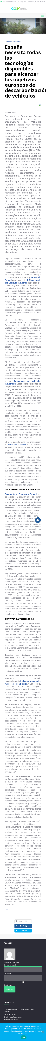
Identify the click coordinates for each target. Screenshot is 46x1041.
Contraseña (8, 973)
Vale (23, 1037)
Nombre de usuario (10, 965)
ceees (9, 41)
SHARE (21, 926)
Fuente (7, 909)
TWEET (21, 930)
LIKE (22, 921)
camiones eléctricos (17, 445)
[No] (43, 1032)
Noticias (17, 41)
